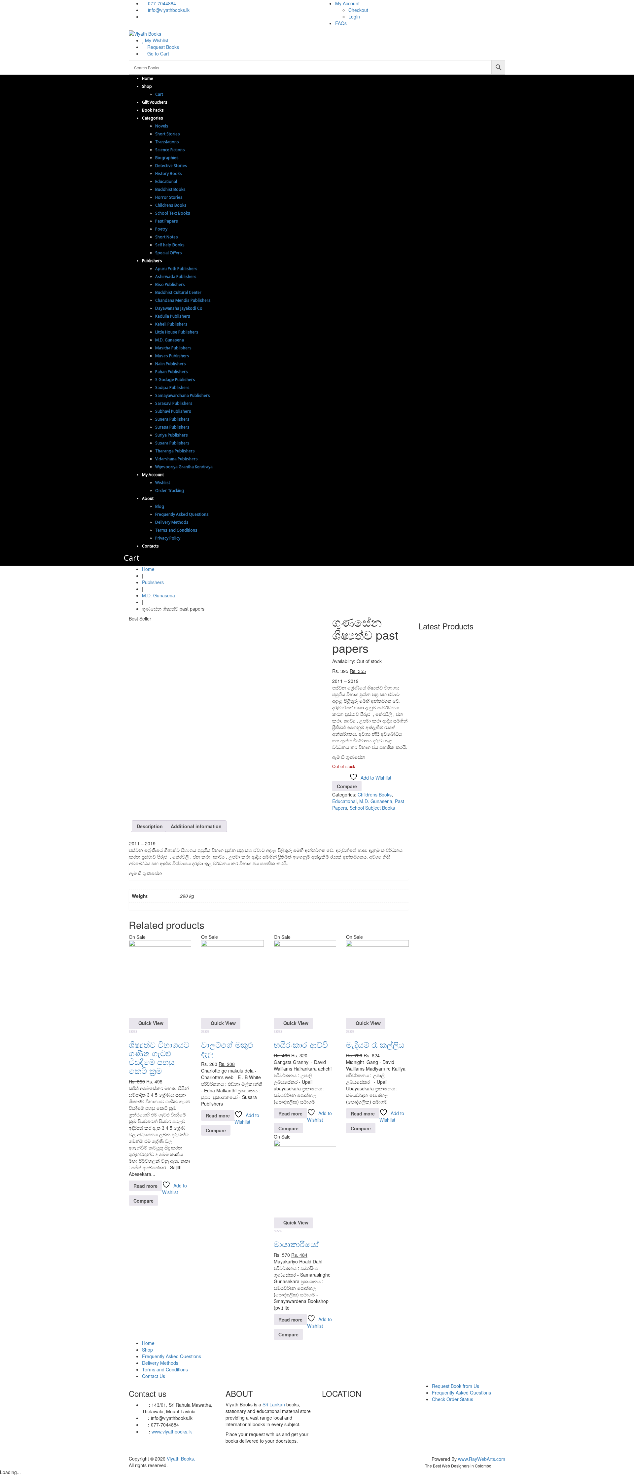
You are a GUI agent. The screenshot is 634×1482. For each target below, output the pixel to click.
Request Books (162, 47)
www (463, 1459)
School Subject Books (372, 807)
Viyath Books (180, 1458)
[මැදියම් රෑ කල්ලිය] (377, 978)
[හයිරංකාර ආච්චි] (305, 978)
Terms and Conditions (165, 1369)
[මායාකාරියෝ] (305, 1178)
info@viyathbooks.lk (168, 10)
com (500, 1459)
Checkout (358, 10)
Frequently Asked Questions (171, 1356)
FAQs (341, 23)
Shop (147, 1349)
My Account (347, 3)
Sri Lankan (274, 1404)
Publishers (153, 582)
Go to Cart (157, 53)
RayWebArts (482, 1459)
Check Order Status (452, 1399)
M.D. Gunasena (158, 595)
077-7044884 (161, 3)
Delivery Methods (160, 1362)
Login (354, 16)
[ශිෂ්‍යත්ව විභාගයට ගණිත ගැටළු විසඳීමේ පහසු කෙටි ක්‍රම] (160, 978)
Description (150, 826)
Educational (344, 801)
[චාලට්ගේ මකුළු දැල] (232, 978)
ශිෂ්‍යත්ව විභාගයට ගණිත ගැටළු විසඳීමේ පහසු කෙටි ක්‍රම (159, 1057)
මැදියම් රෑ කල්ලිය (375, 1044)
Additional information (196, 826)
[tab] (150, 826)
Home (148, 569)
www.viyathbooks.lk (172, 1431)
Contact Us (153, 1376)
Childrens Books (375, 794)
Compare (347, 786)
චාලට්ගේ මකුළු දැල (227, 1049)
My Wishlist (156, 40)
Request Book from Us (455, 1386)
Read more (145, 1185)
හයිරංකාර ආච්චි (301, 1044)
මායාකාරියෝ (296, 1244)
